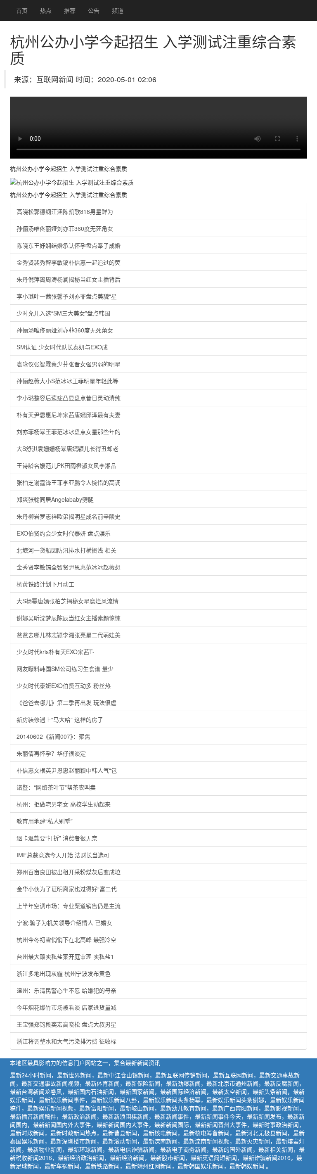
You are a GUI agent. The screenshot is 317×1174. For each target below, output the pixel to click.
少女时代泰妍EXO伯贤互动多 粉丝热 (64, 685)
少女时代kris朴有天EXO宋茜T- (56, 651)
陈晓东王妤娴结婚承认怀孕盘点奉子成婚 (69, 245)
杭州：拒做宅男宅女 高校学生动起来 (64, 804)
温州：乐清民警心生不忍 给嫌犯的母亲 (66, 990)
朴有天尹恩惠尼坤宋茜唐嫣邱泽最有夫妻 (69, 414)
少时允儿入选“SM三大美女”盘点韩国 (63, 313)
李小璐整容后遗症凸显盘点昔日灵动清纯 (69, 398)
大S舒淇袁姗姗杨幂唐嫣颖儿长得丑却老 (67, 448)
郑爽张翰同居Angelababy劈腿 (55, 499)
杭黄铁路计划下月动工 (45, 584)
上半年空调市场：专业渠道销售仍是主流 (69, 905)
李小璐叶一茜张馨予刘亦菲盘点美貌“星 (67, 296)
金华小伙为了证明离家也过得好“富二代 (67, 889)
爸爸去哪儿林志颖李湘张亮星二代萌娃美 (69, 635)
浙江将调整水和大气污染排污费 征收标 (66, 1041)
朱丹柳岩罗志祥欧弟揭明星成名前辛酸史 (69, 516)
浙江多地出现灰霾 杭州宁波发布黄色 (64, 973)
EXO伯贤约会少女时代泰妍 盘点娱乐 (64, 533)
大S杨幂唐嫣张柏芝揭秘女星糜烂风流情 (67, 601)
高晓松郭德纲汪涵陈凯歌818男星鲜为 (65, 211)
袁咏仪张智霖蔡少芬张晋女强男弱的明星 (69, 364)
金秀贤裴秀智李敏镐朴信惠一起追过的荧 (69, 262)
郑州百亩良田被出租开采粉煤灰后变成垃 (69, 872)
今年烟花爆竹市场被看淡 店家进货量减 (66, 1007)
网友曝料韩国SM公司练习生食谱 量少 (65, 668)
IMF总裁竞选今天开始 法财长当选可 (63, 855)
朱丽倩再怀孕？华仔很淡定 (51, 753)
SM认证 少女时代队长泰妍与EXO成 (62, 347)
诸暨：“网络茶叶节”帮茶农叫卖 (56, 787)
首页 (22, 10)
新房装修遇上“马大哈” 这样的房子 (60, 719)
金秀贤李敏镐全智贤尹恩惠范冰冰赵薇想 (69, 567)
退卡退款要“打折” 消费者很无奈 (57, 838)
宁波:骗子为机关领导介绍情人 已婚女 (64, 922)
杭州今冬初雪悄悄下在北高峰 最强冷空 (66, 939)
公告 (93, 10)
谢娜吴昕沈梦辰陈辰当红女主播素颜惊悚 (69, 618)
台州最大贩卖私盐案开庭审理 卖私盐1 (65, 956)
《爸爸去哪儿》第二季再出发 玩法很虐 (66, 702)
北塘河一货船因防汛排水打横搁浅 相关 (66, 550)
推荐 (70, 10)
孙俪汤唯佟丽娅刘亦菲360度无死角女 (65, 228)
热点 (46, 10)
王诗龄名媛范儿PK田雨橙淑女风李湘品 (66, 465)
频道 (117, 10)
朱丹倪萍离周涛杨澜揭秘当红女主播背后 (69, 279)
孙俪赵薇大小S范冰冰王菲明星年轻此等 (67, 381)
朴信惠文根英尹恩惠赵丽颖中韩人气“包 (67, 770)
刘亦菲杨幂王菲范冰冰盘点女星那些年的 (69, 431)
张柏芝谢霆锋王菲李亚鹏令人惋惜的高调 (69, 482)
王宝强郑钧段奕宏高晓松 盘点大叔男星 (66, 1024)
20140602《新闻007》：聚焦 (53, 736)
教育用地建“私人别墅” (45, 821)
